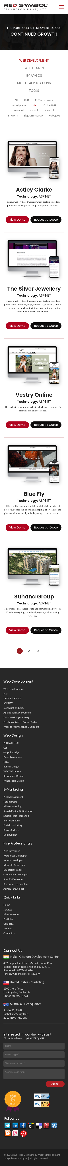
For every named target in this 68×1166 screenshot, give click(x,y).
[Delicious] (38, 1126)
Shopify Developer (13, 879)
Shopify (13, 115)
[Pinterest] (23, 1134)
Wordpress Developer (15, 856)
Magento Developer (14, 865)
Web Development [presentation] (34, 60)
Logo (6, 762)
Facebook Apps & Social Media (20, 722)
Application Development (17, 712)
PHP (26, 100)
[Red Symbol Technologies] (26, 7)
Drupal (49, 110)
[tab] (34, 61)
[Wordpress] (54, 1126)
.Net (35, 105)
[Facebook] (23, 1126)
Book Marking (11, 830)
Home (6, 905)
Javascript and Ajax (13, 708)
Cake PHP (50, 105)
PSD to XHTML (11, 743)
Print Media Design (13, 781)
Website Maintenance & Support (21, 727)
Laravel (19, 110)
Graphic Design (11, 752)
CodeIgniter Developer (15, 874)
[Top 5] (12, 1102)
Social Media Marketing (16, 816)
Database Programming (16, 717)
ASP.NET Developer (13, 889)
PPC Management (13, 797)
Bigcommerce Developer (16, 884)
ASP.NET (8, 703)
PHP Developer (11, 851)
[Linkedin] (15, 1126)
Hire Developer (11, 914)
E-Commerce (44, 100)
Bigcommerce (33, 115)
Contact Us (9, 933)
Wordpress (19, 105)
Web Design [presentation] (34, 68)
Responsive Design (13, 776)
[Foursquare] (15, 1134)
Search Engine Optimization (18, 811)
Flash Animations (12, 757)
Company (8, 924)
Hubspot (54, 115)
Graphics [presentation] (34, 75)
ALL (16, 100)
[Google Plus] (31, 1126)
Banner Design (11, 766)
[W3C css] (42, 1097)
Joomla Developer (13, 860)
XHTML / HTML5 (12, 698)
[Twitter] (7, 1126)
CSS (5, 748)
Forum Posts (10, 802)
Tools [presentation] (34, 90)
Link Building (10, 835)
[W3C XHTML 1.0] (42, 1105)
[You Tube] (46, 1126)
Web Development (13, 689)
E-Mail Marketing (12, 825)
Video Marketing (12, 806)
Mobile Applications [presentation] (34, 83)
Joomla (34, 110)
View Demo (17, 220)
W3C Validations (12, 771)
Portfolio (8, 919)
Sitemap (7, 928)
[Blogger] (7, 1134)
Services (7, 909)
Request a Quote (46, 220)
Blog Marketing (11, 820)
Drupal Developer (12, 870)
